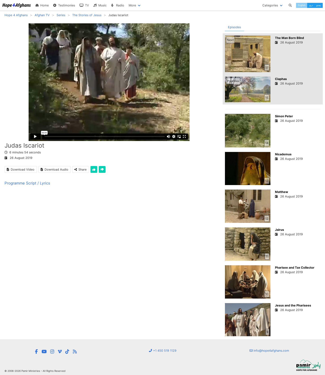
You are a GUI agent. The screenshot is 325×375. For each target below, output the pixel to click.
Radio (119, 5)
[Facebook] (36, 351)
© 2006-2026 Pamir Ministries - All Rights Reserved (35, 370)
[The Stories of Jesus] (75, 351)
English (301, 5)
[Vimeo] (60, 351)
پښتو (318, 5)
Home (44, 5)
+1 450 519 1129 (164, 350)
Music (102, 5)
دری (311, 5)
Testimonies (66, 5)
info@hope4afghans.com (271, 350)
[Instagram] (52, 351)
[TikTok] (67, 351)
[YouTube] (44, 351)
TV (86, 5)
